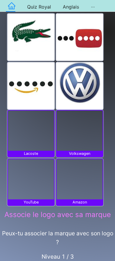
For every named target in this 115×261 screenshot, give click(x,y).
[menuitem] (10, 6)
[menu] (57, 6)
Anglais (71, 7)
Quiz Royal (39, 7)
